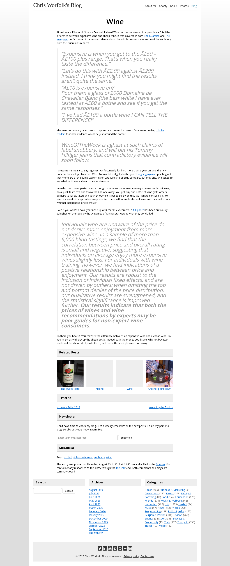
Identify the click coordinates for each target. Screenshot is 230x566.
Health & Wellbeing (171, 500)
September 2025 (98, 529)
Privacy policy (131, 556)
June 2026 (94, 497)
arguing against (147, 174)
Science (160, 464)
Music (148, 507)
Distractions (152, 493)
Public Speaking (177, 511)
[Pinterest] (115, 549)
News (160, 507)
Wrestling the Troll (161, 407)
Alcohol (100, 388)
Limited (182, 504)
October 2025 (97, 525)
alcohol (68, 457)
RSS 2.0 (120, 468)
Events (170, 493)
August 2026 (96, 490)
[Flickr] (125, 549)
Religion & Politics (155, 515)
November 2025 (98, 522)
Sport (162, 518)
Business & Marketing (172, 490)
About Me (151, 6)
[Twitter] (100, 549)
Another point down (159, 388)
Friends (149, 500)
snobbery (99, 457)
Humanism (151, 504)
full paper (138, 210)
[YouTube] (110, 549)
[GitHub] (120, 549)
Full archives (96, 533)
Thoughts (182, 522)
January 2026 (96, 515)
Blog (194, 6)
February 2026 (97, 511)
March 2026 (96, 507)
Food (165, 497)
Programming (153, 511)
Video (162, 525)
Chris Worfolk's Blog (57, 5)
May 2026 (94, 500)
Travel (148, 525)
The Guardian (152, 36)
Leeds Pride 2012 (68, 407)
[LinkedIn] (105, 549)
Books (174, 6)
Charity (163, 6)
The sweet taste (70, 388)
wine (109, 457)
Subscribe (126, 437)
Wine (130, 388)
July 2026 (94, 493)
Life (167, 504)
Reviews (177, 515)
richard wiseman (83, 457)
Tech (167, 522)
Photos (184, 6)
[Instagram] (130, 549)
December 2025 (98, 518)
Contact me (147, 556)
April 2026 (94, 504)
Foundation (181, 497)
